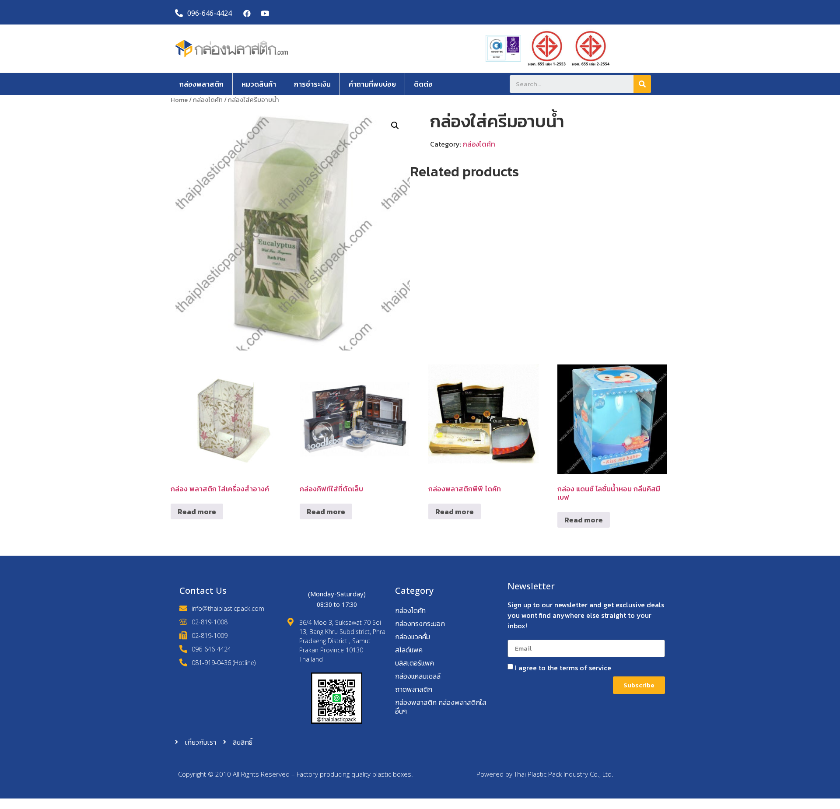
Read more (197, 511)
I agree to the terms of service (563, 667)
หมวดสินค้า (259, 84)
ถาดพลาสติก (413, 689)
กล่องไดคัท (208, 100)
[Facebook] (247, 13)
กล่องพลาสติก (201, 84)
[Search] (642, 84)
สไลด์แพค (409, 649)
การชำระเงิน (312, 84)
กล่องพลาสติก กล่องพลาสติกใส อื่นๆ (440, 706)
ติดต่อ (423, 84)
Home (179, 100)
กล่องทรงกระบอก (420, 623)
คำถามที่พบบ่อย (372, 84)
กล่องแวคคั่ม (412, 636)
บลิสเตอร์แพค (414, 663)
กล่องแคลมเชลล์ (418, 676)
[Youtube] (265, 13)
